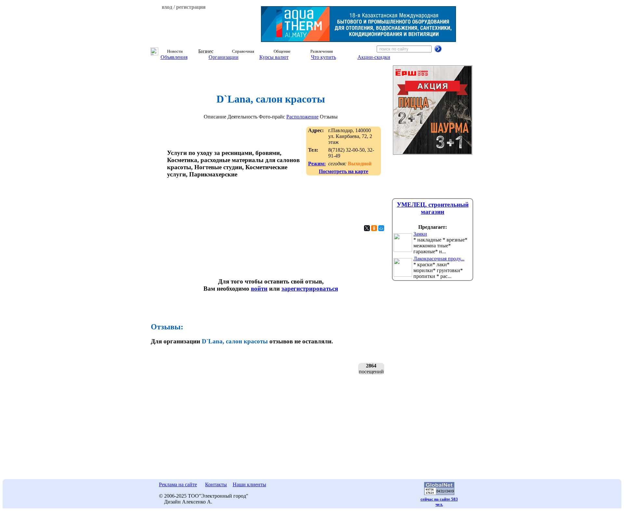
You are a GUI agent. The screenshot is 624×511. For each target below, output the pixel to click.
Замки (420, 234)
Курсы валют (274, 57)
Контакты (216, 484)
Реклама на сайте (178, 484)
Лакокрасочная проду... (438, 258)
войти (259, 288)
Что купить (323, 57)
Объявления (174, 57)
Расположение (302, 116)
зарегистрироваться (309, 288)
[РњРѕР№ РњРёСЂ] (381, 228)
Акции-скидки (374, 57)
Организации (224, 57)
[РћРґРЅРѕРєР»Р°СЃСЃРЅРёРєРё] (374, 228)
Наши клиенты (249, 484)
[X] (367, 228)
